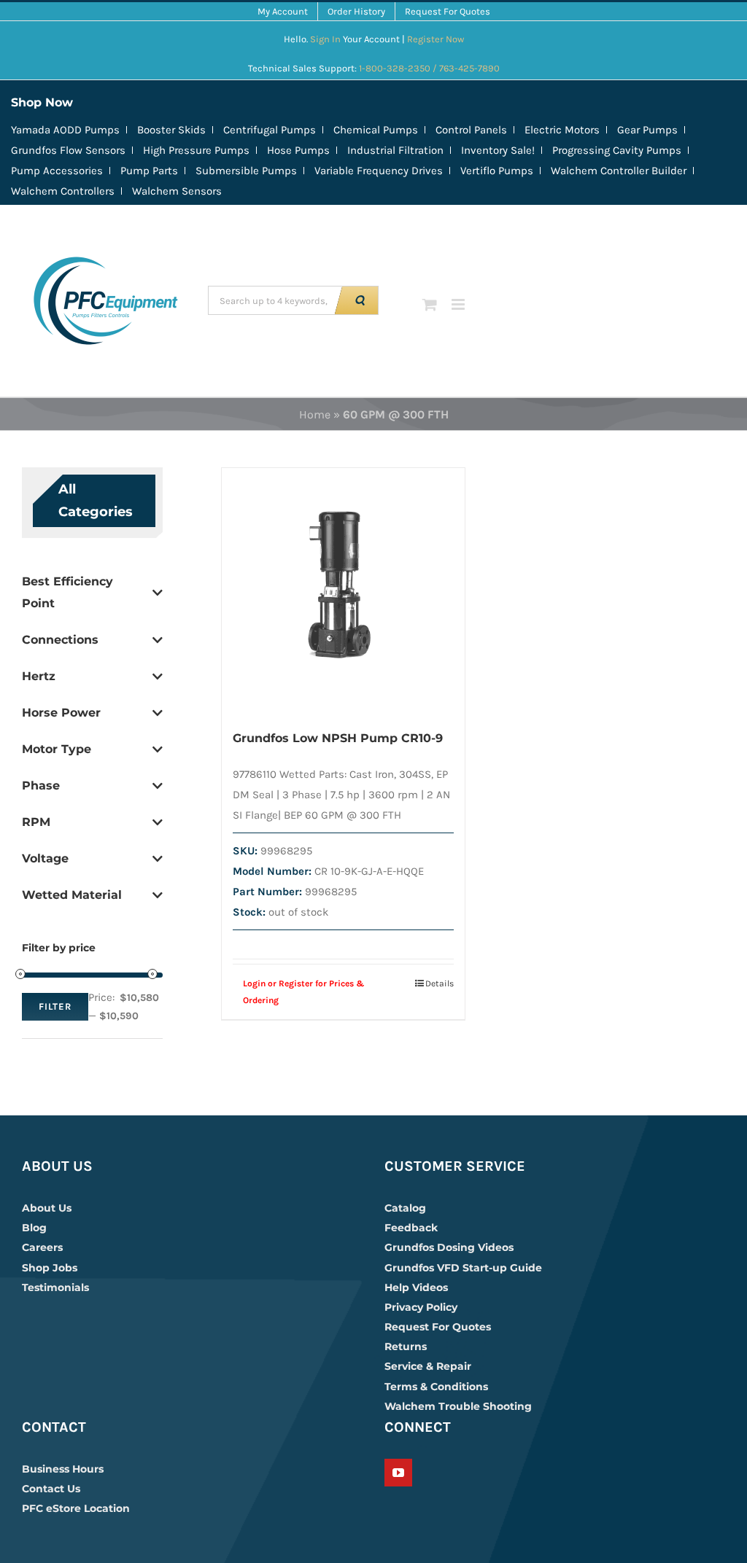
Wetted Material (72, 895)
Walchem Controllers (63, 191)
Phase (41, 785)
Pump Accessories (57, 170)
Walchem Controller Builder (618, 170)
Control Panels (471, 129)
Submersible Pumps (246, 170)
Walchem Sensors (177, 191)
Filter (55, 1006)
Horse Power (61, 713)
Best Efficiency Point (67, 592)
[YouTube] (398, 1472)
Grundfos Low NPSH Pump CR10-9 (338, 738)
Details (439, 983)
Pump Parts (149, 170)
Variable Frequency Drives (378, 170)
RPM (36, 822)
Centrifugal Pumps (269, 129)
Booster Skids (171, 129)
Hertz (38, 676)
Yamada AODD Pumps (65, 129)
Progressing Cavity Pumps (616, 150)
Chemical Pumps (375, 129)
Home (314, 414)
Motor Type (56, 749)
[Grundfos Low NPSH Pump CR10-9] (343, 590)
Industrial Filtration (395, 150)
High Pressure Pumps (196, 150)
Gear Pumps (647, 129)
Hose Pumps (298, 150)
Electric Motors (562, 129)
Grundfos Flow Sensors (68, 150)
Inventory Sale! (498, 150)
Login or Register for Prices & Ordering (304, 991)
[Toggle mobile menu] (459, 304)
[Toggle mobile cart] (429, 304)
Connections (60, 640)
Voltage (45, 858)
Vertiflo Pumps (496, 170)
